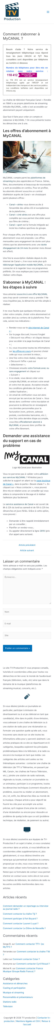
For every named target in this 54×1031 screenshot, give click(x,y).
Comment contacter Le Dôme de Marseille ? (24, 928)
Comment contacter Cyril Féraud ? (33, 964)
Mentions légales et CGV (28, 1021)
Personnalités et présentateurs (18, 997)
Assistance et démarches (15, 983)
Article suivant (27, 550)
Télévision (8, 1006)
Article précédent (27, 545)
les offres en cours (22, 351)
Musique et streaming (13, 992)
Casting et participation (14, 988)
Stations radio (9, 1002)
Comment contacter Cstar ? (26, 959)
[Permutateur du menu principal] (48, 12)
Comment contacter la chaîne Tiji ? (20, 914)
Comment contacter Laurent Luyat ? (20, 923)
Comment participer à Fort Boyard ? (20, 918)
